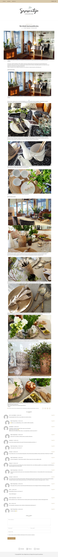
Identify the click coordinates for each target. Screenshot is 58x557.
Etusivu (4, 1)
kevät (13, 408)
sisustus (37, 408)
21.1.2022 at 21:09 (19, 415)
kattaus (10, 408)
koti (15, 408)
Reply (52, 415)
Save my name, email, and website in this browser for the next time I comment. (22, 534)
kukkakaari (25, 408)
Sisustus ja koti (29, 24)
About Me (13, 1)
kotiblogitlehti (19, 408)
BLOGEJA (8, 1)
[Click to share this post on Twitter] (45, 408)
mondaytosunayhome (31, 408)
